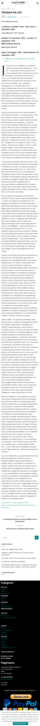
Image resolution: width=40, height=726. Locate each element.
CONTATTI (4, 685)
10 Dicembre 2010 (25, 17)
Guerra (3, 591)
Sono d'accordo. (20, 723)
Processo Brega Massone (8, 617)
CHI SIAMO (4, 682)
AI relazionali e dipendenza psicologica (13, 561)
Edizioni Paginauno (7, 679)
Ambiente (4, 632)
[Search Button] (38, 3)
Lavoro (3, 600)
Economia (4, 598)
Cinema (3, 641)
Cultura (8, 9)
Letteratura (4, 639)
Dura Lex (3, 604)
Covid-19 (3, 634)
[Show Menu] (2, 3)
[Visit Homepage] (20, 3)
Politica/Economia (6, 606)
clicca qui (13, 719)
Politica (3, 589)
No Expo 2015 (5, 615)
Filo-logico (4, 645)
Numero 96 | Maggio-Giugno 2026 (12, 549)
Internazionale (5, 593)
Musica (13, 9)
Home (3, 9)
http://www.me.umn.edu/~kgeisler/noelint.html (16, 502)
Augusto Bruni (11, 17)
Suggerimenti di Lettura (8, 647)
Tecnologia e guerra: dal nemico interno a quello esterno (18, 558)
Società (3, 628)
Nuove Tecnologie (6, 630)
